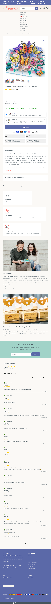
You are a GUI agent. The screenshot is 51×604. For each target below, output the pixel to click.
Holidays (22, 22)
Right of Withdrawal (32, 562)
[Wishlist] (44, 8)
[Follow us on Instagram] (4, 594)
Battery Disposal (32, 564)
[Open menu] (3, 8)
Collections (23, 24)
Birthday (22, 18)
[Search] (36, 8)
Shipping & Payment (7, 577)
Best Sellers (23, 12)
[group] (25, 367)
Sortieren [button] (6, 373)
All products (9, 33)
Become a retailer (32, 582)
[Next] (44, 57)
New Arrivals (23, 14)
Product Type (23, 26)
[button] (23, 543)
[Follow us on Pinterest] (6, 594)
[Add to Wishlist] (44, 40)
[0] (47, 8)
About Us (22, 30)
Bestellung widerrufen (8, 586)
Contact (4, 582)
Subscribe (35, 354)
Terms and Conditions (33, 560)
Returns (5, 580)
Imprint (29, 555)
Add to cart (26, 127)
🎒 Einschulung (24, 16)
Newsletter (30, 577)
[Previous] (6, 57)
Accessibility (31, 566)
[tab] (37, 378)
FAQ (4, 575)
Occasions (22, 20)
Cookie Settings (31, 568)
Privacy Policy (31, 558)
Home (4, 33)
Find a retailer (31, 580)
